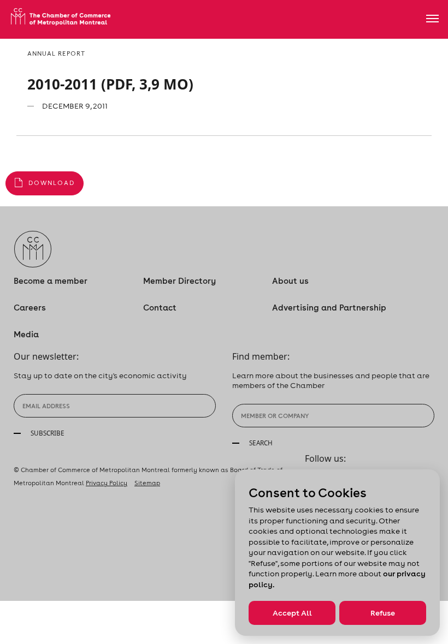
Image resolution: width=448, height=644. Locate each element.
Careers (30, 307)
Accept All (292, 613)
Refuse (382, 613)
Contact (159, 307)
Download (51, 183)
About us (290, 281)
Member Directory (179, 281)
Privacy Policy (106, 483)
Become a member (50, 281)
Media (26, 334)
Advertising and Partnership (329, 307)
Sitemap (147, 483)
